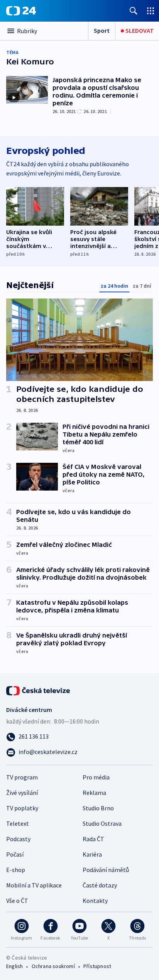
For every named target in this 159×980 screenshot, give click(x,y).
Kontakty (95, 900)
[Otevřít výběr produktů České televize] (150, 10)
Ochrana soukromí (53, 966)
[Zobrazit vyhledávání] (133, 10)
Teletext (17, 823)
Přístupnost (97, 966)
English (14, 966)
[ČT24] (21, 10)
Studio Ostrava (102, 823)
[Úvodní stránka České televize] (38, 690)
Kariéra (92, 854)
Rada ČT (93, 839)
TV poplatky (22, 808)
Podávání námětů (106, 870)
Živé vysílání (22, 792)
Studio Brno (98, 808)
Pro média (96, 777)
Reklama (94, 792)
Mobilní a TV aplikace (34, 885)
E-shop (15, 870)
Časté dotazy (100, 885)
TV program (22, 777)
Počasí (15, 854)
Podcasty (18, 839)
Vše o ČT (17, 900)
